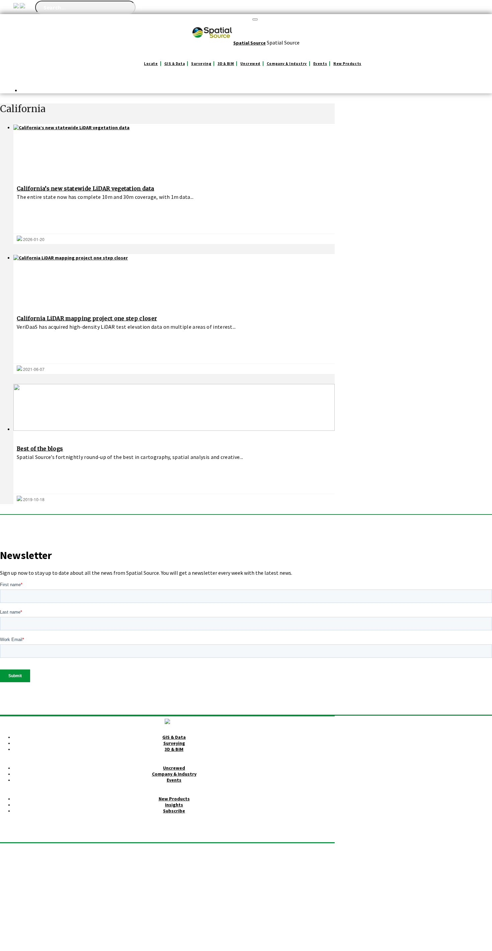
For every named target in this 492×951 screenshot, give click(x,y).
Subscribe (174, 811)
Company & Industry (287, 63)
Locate (151, 63)
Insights (174, 805)
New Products (347, 63)
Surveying (201, 63)
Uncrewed (250, 63)
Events (320, 63)
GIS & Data (174, 63)
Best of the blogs (40, 448)
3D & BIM (226, 63)
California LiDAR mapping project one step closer (87, 318)
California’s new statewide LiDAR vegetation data (85, 188)
